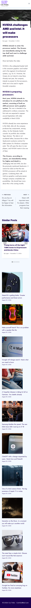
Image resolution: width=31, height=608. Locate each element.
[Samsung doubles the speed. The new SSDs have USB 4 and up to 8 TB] (15, 411)
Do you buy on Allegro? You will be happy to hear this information (7, 200)
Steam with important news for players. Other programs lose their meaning (23, 201)
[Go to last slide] (4, 242)
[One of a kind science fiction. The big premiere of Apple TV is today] (15, 475)
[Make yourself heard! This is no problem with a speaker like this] (15, 314)
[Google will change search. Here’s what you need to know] (15, 346)
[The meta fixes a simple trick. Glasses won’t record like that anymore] (15, 540)
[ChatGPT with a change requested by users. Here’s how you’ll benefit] (15, 443)
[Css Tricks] (4, 3)
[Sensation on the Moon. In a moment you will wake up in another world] (15, 508)
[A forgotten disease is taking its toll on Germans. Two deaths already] (15, 379)
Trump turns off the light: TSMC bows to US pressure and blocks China (15, 247)
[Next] (26, 242)
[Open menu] (29, 3)
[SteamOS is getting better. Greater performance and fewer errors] (15, 282)
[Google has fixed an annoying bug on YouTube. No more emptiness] (15, 572)
